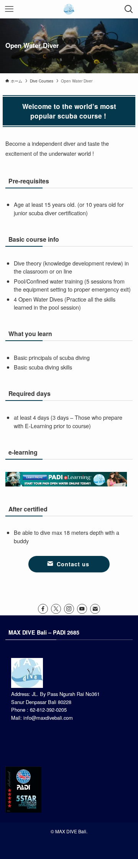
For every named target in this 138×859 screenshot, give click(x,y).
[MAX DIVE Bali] (69, 9)
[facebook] (43, 609)
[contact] (95, 609)
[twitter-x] (56, 609)
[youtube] (82, 609)
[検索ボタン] (129, 9)
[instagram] (69, 609)
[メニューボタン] (9, 9)
